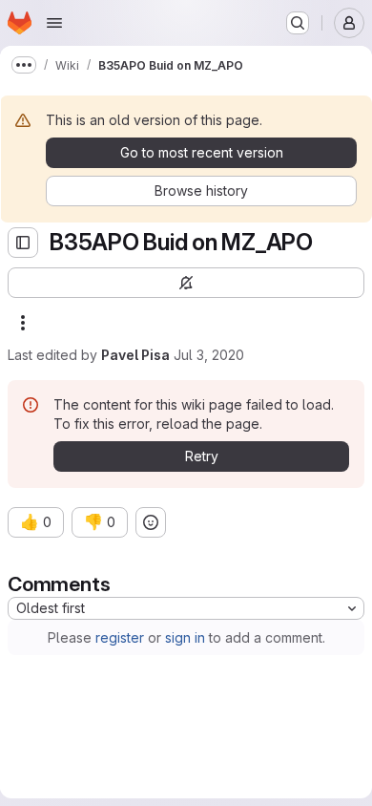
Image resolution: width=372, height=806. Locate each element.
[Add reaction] (150, 522)
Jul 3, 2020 (209, 355)
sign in (185, 637)
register (119, 637)
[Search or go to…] (297, 22)
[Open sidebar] (23, 242)
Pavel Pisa (135, 355)
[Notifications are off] (186, 282)
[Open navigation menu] (54, 23)
